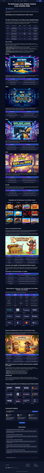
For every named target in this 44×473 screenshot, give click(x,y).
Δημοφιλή (9, 202)
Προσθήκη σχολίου (35, 411)
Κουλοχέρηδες (34, 202)
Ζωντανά (17, 202)
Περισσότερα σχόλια (22, 422)
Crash (25, 202)
